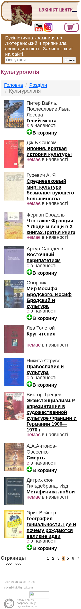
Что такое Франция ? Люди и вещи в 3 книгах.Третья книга (51, 226)
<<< (9, 564)
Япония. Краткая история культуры (49, 151)
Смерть (36, 458)
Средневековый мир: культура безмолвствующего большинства (50, 189)
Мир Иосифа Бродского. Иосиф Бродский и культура (49, 297)
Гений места (41, 120)
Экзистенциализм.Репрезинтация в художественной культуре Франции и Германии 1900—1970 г (52, 415)
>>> (18, 564)
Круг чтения (41, 334)
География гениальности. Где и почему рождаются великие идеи (51, 527)
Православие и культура (45, 369)
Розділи (38, 85)
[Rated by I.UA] (40, 594)
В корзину (44, 133)
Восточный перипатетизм (44, 257)
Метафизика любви (51, 492)
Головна (13, 85)
